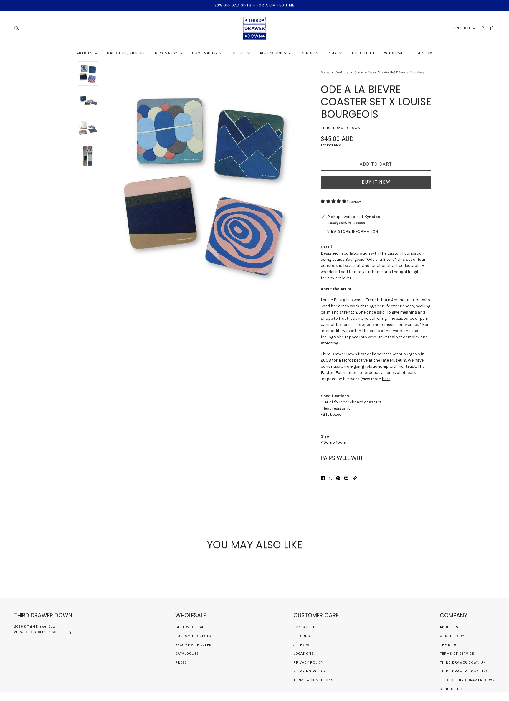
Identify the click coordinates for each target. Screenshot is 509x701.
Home (325, 72)
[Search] (16, 28)
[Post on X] (330, 478)
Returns (301, 636)
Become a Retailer (193, 645)
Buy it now (376, 182)
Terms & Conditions (313, 680)
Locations (303, 654)
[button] (354, 478)
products (341, 72)
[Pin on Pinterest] (338, 478)
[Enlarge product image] (208, 181)
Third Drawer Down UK (463, 662)
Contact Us (305, 627)
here (386, 378)
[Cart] (492, 28)
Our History (452, 636)
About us (449, 627)
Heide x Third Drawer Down (467, 680)
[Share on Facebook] (323, 478)
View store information (352, 231)
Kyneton (372, 216)
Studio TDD (451, 689)
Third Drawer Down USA (464, 671)
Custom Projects (193, 636)
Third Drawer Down (341, 128)
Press (181, 662)
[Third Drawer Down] (254, 28)
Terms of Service (457, 654)
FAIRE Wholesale (191, 627)
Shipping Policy (309, 671)
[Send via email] (346, 478)
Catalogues (187, 654)
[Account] (482, 28)
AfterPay (302, 645)
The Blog (449, 645)
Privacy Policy (308, 662)
